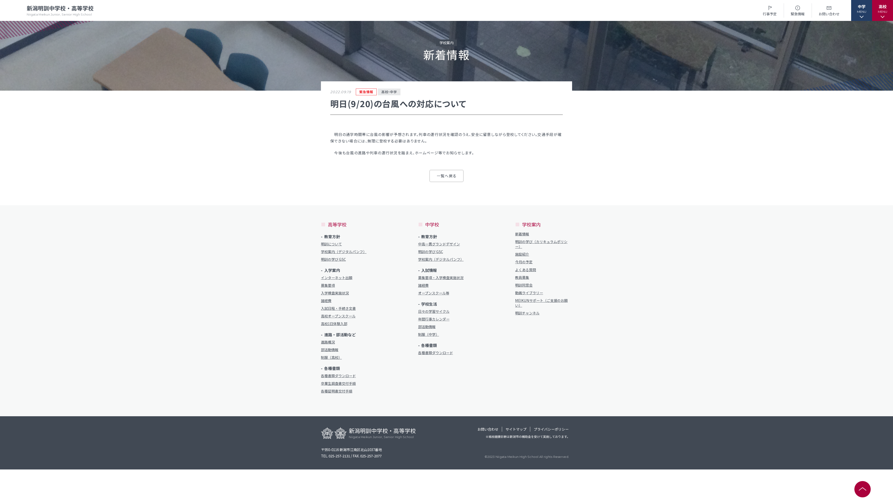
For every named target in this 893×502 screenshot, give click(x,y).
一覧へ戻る (446, 175)
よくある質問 (525, 269)
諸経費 (326, 300)
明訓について (331, 243)
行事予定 (770, 13)
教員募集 (522, 277)
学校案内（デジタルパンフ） (344, 251)
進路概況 (328, 342)
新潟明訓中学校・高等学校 (60, 10)
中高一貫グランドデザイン (439, 243)
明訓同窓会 (524, 285)
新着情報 (522, 233)
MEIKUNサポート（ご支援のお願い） (541, 303)
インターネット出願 (336, 277)
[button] (861, 10)
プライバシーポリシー (551, 429)
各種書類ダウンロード (338, 375)
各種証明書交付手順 (336, 391)
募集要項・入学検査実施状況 (440, 277)
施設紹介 (522, 254)
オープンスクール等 (433, 293)
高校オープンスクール (338, 316)
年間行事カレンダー (434, 319)
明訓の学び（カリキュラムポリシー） (541, 244)
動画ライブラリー (529, 292)
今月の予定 (524, 261)
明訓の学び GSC (333, 259)
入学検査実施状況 (335, 293)
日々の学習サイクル (434, 311)
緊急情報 (798, 13)
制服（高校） (331, 357)
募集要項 (328, 285)
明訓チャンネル (527, 312)
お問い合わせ (829, 13)
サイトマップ (516, 429)
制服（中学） (428, 334)
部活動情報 (329, 349)
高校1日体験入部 (334, 323)
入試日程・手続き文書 (338, 308)
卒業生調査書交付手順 (338, 383)
